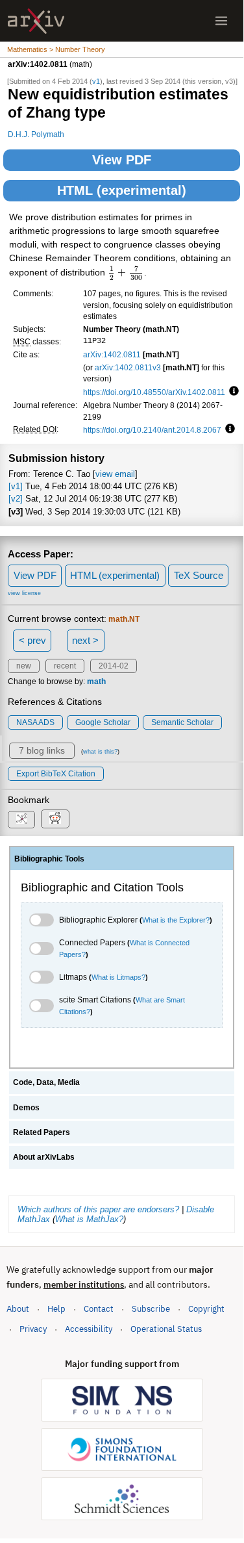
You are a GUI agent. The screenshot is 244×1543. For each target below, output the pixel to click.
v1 (96, 81)
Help (56, 1308)
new (23, 665)
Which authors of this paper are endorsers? (98, 1209)
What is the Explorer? (176, 920)
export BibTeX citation (55, 773)
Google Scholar (102, 722)
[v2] (15, 499)
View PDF (121, 160)
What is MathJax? (89, 1219)
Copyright (206, 1308)
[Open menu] (221, 20)
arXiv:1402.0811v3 (128, 367)
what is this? (100, 751)
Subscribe (151, 1308)
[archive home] (36, 21)
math (96, 681)
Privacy (33, 1328)
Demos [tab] (26, 1108)
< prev (32, 640)
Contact (99, 1308)
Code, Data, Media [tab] (46, 1082)
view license (24, 593)
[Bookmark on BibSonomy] (21, 819)
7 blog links (42, 750)
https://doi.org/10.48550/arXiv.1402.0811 (154, 392)
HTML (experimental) (121, 190)
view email (115, 474)
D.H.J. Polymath (36, 134)
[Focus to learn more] (232, 392)
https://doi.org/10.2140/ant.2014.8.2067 (152, 430)
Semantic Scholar (182, 722)
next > (85, 640)
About (17, 1308)
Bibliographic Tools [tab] (49, 859)
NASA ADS (35, 722)
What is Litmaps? (118, 977)
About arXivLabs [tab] (44, 1157)
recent (65, 665)
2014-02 (113, 665)
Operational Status (166, 1328)
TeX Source (198, 575)
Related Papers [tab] (41, 1132)
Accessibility (88, 1328)
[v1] (15, 486)
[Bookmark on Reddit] (55, 819)
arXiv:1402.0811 (112, 354)
